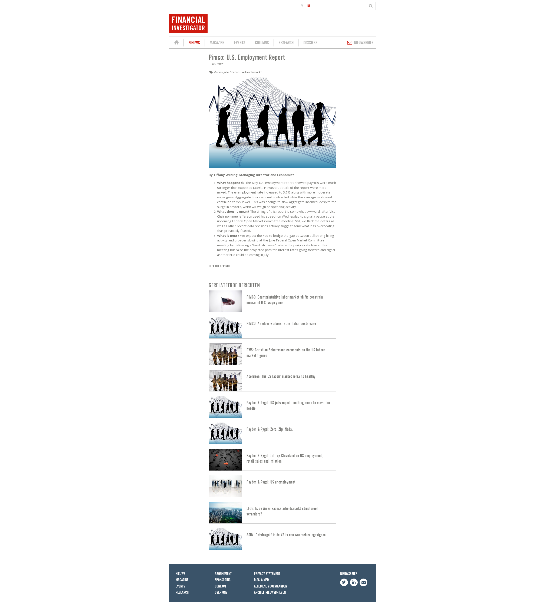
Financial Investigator (176, 43)
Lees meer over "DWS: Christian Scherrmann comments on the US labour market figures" (272, 354)
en (302, 6)
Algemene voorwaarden (270, 586)
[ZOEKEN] (371, 6)
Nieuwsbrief (363, 42)
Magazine (217, 42)
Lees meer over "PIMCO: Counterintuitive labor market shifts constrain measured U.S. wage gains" (272, 301)
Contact (220, 586)
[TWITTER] (344, 582)
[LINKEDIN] (354, 582)
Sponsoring (223, 580)
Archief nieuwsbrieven (270, 592)
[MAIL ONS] (363, 582)
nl (308, 6)
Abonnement (223, 574)
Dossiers (310, 42)
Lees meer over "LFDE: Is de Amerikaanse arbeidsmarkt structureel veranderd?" (272, 512)
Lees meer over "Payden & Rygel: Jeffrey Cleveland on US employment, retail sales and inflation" (272, 460)
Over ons (221, 592)
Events (239, 42)
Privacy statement (267, 574)
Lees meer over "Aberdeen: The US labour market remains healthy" (272, 380)
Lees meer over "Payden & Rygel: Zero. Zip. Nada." (272, 433)
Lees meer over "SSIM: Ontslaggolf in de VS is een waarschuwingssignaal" (272, 539)
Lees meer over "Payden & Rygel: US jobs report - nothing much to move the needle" (272, 407)
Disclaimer (261, 580)
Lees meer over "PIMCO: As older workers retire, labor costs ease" (272, 327)
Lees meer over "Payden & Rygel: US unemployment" (272, 486)
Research (286, 42)
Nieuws (194, 42)
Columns (262, 42)
